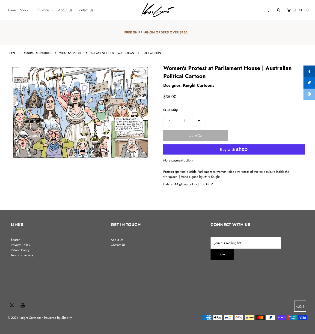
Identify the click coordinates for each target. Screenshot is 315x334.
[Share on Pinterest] (309, 94)
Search (15, 239)
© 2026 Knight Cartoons (24, 317)
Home (11, 10)
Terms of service (22, 255)
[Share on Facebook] (309, 71)
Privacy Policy (20, 244)
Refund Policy (20, 250)
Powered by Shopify (58, 317)
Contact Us (85, 10)
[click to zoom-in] (145, 72)
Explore (43, 10)
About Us (65, 10)
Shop (24, 10)
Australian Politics (37, 53)
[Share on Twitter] (309, 83)
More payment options (178, 160)
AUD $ (300, 306)
